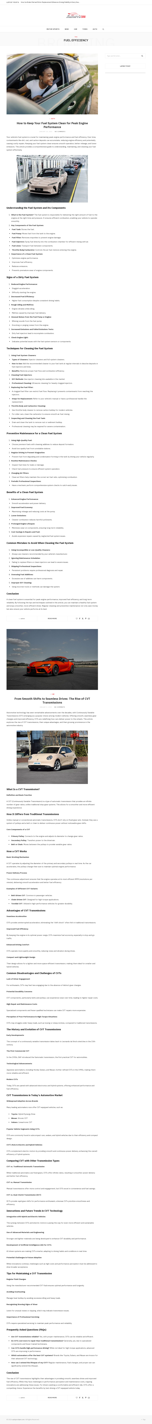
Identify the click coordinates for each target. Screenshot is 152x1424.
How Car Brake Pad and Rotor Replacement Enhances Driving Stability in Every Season (51, 2)
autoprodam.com (18, 1420)
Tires (84, 29)
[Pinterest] (85, 618)
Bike (67, 29)
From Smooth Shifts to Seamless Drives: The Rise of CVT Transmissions (52, 700)
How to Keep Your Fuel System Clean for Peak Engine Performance (52, 125)
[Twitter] (82, 618)
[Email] (89, 618)
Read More (52, 618)
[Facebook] (79, 618)
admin (23, 618)
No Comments (60, 131)
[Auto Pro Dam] (76, 15)
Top (143, 1420)
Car (75, 29)
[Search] (102, 29)
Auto (95, 29)
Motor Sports (53, 29)
